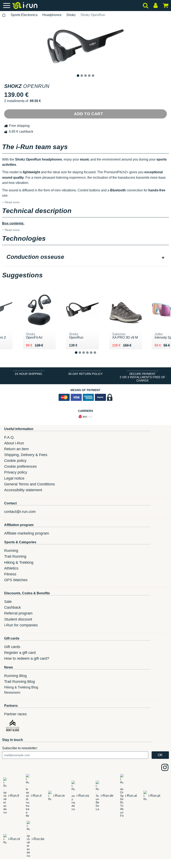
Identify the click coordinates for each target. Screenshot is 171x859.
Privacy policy (15, 472)
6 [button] (98, 356)
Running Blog (15, 676)
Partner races (15, 714)
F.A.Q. (9, 437)
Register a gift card (20, 653)
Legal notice (14, 478)
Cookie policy (15, 461)
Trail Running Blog (19, 681)
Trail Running (15, 556)
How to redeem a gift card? (26, 658)
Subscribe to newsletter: (20, 748)
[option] (85, 46)
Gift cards (12, 647)
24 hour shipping (28, 373)
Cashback (12, 607)
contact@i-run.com (20, 512)
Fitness (10, 574)
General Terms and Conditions (29, 484)
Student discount (18, 619)
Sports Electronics (24, 15)
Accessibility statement (23, 490)
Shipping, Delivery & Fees (25, 455)
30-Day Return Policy (85, 373)
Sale (8, 602)
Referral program (18, 613)
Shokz (71, 15)
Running (11, 551)
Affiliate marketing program (26, 533)
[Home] (4, 15)
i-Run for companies (21, 625)
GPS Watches (16, 580)
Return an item (16, 449)
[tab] (85, 257)
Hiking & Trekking (18, 562)
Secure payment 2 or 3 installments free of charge (142, 377)
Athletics (11, 568)
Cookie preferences (20, 466)
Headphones (52, 15)
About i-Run (14, 443)
